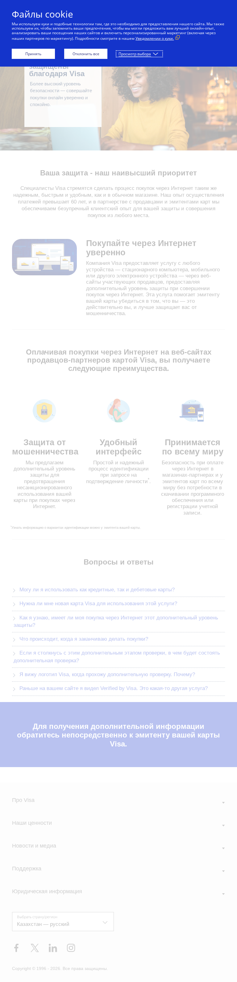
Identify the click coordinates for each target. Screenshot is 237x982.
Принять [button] (33, 53)
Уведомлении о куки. (154, 38)
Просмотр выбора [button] (134, 53)
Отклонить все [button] (86, 53)
